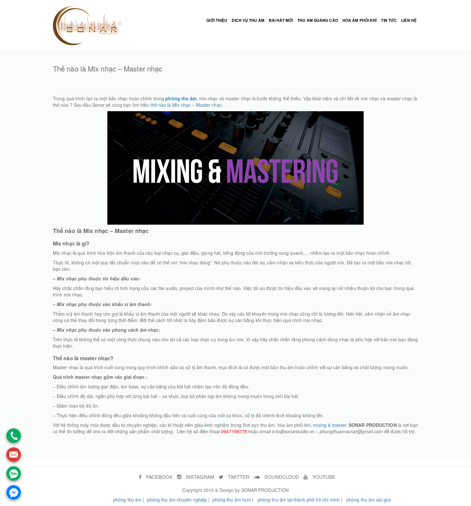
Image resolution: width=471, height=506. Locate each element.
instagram (199, 476)
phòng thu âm (127, 499)
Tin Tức (389, 20)
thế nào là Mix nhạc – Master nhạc (186, 105)
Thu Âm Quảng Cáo (317, 20)
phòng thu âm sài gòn (368, 499)
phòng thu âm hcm (231, 499)
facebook (159, 476)
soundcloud (281, 476)
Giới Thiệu (216, 20)
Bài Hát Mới (281, 20)
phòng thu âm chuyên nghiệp (177, 499)
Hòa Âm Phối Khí (360, 20)
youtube (323, 476)
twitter (238, 476)
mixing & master (329, 425)
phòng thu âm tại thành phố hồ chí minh (299, 499)
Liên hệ (409, 20)
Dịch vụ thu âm (248, 20)
